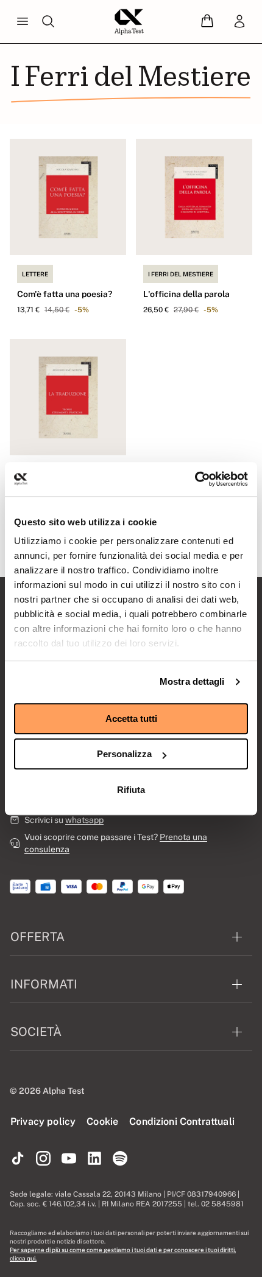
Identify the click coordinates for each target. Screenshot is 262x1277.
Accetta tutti (131, 718)
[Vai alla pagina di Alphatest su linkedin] (94, 1159)
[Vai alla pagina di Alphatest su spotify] (120, 1159)
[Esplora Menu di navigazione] (22, 22)
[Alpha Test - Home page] (129, 22)
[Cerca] (48, 22)
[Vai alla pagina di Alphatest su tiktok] (17, 1159)
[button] (207, 21)
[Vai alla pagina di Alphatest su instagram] (43, 1159)
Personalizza (124, 754)
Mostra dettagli (192, 681)
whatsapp (84, 820)
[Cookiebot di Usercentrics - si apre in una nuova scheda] (194, 479)
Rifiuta (131, 790)
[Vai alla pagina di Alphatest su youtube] (69, 1159)
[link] (239, 22)
